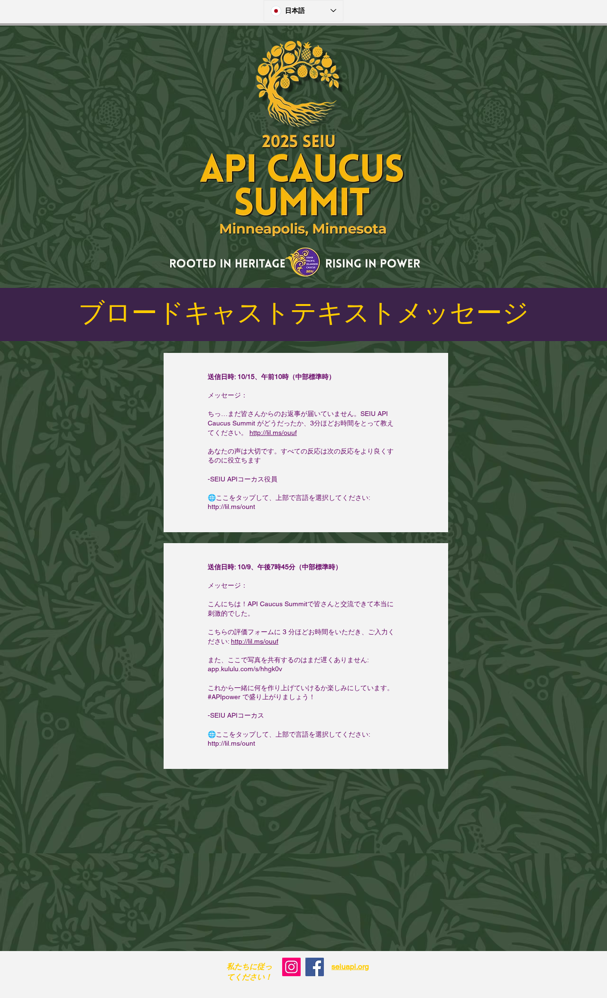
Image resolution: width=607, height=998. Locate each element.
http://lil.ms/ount (231, 506)
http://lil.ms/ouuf (273, 432)
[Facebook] (314, 967)
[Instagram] (291, 967)
